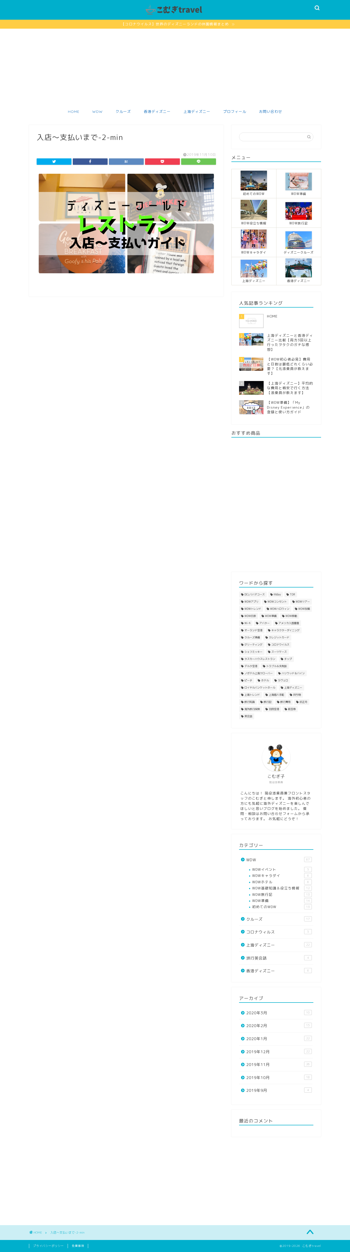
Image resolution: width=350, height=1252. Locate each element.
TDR (292, 594)
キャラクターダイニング (285, 630)
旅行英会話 (277, 958)
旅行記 (267, 702)
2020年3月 (278, 1013)
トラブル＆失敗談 (276, 666)
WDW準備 (270, 616)
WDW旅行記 (281, 894)
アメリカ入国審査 (289, 623)
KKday (277, 594)
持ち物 (297, 694)
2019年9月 (277, 1090)
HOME (73, 111)
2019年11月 (278, 1064)
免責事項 (78, 1246)
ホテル (265, 680)
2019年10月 (278, 1077)
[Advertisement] (175, 67)
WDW (97, 111)
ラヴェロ (283, 680)
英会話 (248, 716)
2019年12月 (278, 1051)
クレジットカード (279, 637)
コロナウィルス (277, 932)
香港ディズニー (157, 111)
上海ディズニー (196, 111)
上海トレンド (252, 694)
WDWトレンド (252, 609)
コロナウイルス (280, 644)
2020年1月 (278, 1038)
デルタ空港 (250, 666)
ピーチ (248, 680)
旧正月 (303, 702)
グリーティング (253, 644)
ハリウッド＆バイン (293, 673)
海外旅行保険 (252, 709)
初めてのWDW (281, 906)
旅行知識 (249, 702)
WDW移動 (291, 616)
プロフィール (234, 111)
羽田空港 (274, 709)
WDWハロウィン (279, 609)
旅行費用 (285, 702)
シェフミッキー (253, 652)
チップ (288, 659)
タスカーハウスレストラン (259, 659)
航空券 (292, 709)
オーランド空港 (253, 630)
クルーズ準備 (252, 637)
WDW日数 (250, 616)
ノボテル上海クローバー (258, 673)
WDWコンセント (277, 601)
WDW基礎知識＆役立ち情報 (281, 888)
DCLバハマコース (254, 594)
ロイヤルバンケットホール (259, 687)
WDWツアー (303, 601)
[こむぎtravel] (175, 14)
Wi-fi (247, 623)
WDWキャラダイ (280, 875)
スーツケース (279, 652)
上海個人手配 (276, 694)
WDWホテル (280, 881)
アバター (264, 623)
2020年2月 (278, 1025)
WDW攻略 (304, 609)
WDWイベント (280, 869)
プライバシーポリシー (48, 1246)
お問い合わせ (270, 111)
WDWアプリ (251, 601)
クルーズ (123, 111)
